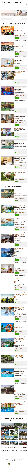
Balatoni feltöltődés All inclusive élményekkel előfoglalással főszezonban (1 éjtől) (20, 389)
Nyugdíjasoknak (12, 458)
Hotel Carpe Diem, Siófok (19, 115)
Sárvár (10, 460)
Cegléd (24, 447)
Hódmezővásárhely (3, 451)
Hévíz (13, 451)
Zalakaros (18, 460)
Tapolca (20, 450)
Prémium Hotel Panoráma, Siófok (19, 88)
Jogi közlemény (16, 456)
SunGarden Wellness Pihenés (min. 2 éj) (19, 73)
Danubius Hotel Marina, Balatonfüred (19, 387)
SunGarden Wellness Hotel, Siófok (19, 72)
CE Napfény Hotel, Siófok (19, 59)
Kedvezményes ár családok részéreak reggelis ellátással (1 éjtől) (19, 117)
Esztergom (11, 459)
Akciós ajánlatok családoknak (12, 2)
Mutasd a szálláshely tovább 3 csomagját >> (20, 100)
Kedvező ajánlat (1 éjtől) (17, 405)
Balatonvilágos (25, 450)
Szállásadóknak (19, 456)
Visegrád (21, 447)
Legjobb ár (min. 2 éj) (17, 173)
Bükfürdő (7, 459)
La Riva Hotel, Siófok (18, 157)
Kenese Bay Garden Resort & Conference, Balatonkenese (19, 219)
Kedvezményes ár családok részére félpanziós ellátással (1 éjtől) (19, 341)
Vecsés (26, 447)
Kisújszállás (15, 447)
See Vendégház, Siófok (18, 128)
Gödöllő (17, 450)
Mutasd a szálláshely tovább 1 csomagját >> (20, 40)
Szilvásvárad (6, 447)
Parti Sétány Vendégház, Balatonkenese (19, 235)
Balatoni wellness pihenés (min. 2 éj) (19, 221)
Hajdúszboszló (17, 459)
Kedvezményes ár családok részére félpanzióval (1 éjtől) (19, 372)
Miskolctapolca (10, 447)
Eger (9, 459)
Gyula (14, 459)
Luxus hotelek (16, 458)
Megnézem (17, 82)
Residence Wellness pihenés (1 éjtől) (19, 143)
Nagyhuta (8, 451)
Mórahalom (2, 450)
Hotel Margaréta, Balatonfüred (17, 370)
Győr (13, 459)
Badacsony (13, 450)
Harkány (2, 447)
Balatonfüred (4, 459)
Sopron (13, 460)
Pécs (26, 459)
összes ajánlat (25, 7)
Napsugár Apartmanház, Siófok (20, 102)
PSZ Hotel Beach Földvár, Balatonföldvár (19, 356)
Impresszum (23, 456)
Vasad (15, 451)
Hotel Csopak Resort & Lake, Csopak (19, 278)
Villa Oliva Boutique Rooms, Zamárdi (20, 206)
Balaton (2, 459)
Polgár (11, 451)
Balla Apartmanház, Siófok (19, 172)
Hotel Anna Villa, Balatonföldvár (17, 404)
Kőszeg (18, 447)
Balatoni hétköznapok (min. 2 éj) (19, 357)
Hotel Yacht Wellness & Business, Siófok (19, 43)
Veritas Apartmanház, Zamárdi (20, 265)
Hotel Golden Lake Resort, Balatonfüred (19, 339)
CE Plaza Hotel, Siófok (18, 27)
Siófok (11, 460)
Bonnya (6, 450)
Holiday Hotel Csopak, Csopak (20, 294)
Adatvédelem (12, 456)
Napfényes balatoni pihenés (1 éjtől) (19, 60)
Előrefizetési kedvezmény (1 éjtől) (19, 295)
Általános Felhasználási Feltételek (7, 456)
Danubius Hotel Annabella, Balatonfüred (19, 308)
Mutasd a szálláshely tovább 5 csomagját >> (20, 56)
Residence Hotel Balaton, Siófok (19, 142)
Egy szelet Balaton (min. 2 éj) (18, 89)
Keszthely (24, 459)
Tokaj (9, 450)
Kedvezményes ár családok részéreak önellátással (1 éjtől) (19, 130)
